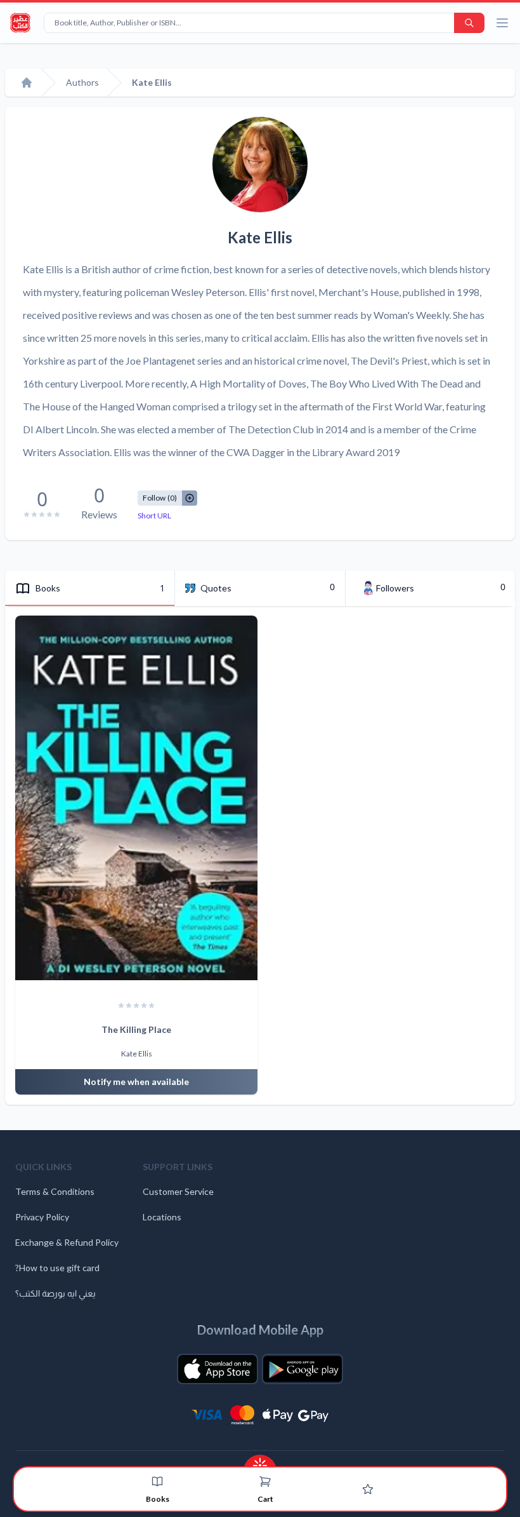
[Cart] (265, 1481)
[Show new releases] (260, 1461)
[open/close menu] (502, 22)
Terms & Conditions (54, 1191)
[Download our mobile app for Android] (302, 1369)
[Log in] (368, 1489)
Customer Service (178, 1191)
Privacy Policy (42, 1216)
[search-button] (469, 23)
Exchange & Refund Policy (67, 1242)
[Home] (26, 82)
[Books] (157, 1481)
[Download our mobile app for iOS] (217, 1369)
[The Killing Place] (136, 798)
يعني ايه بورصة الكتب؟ (55, 1293)
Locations (162, 1216)
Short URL (154, 515)
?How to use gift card (57, 1267)
